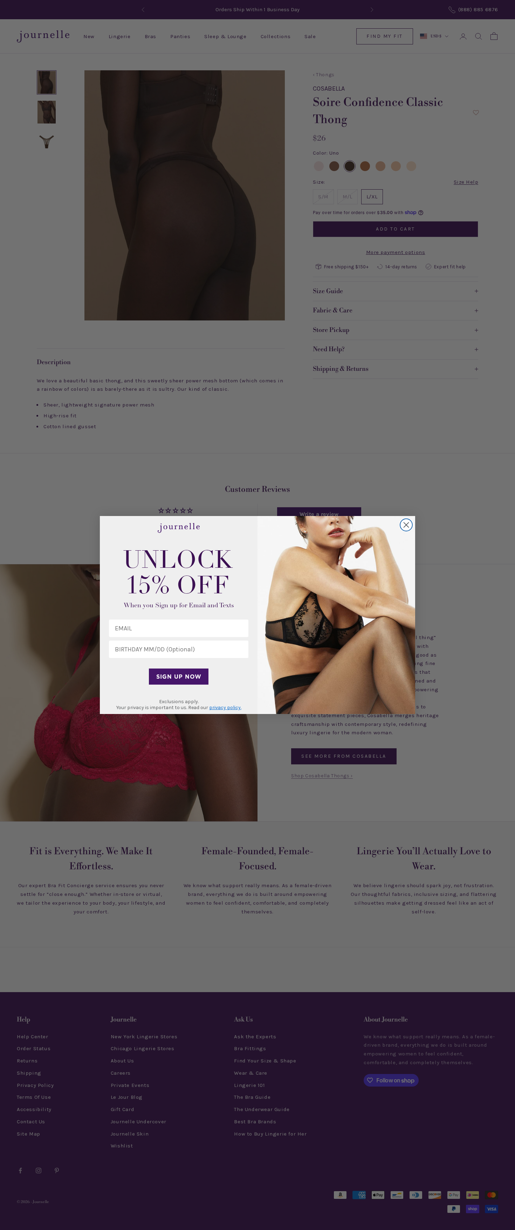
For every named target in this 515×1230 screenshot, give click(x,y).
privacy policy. (225, 708)
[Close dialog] (406, 525)
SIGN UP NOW (178, 676)
